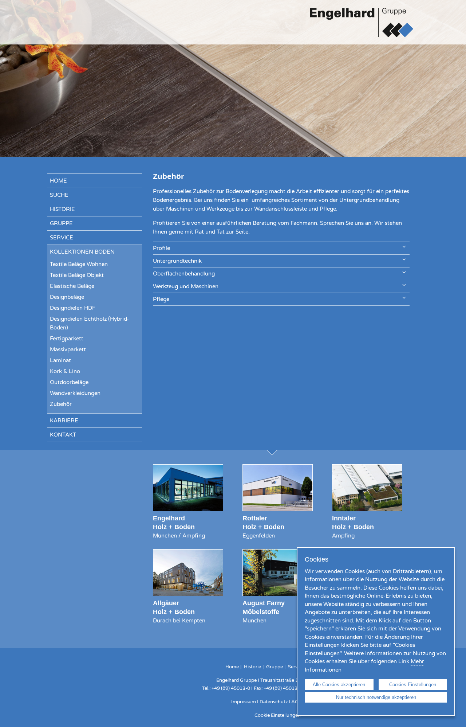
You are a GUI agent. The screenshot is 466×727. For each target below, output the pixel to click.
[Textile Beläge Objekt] (277, 594)
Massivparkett (68, 349)
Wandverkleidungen (75, 393)
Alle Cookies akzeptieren (339, 684)
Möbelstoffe (260, 611)
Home (58, 180)
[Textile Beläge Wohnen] (188, 509)
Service (61, 237)
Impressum (243, 702)
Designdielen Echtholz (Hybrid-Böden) (89, 323)
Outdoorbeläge (69, 382)
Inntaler (344, 518)
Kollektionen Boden (82, 252)
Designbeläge (67, 297)
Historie (62, 209)
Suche (59, 195)
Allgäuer (166, 603)
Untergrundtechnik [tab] (177, 261)
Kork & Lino (65, 371)
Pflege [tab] (161, 299)
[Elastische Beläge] (367, 509)
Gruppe (61, 223)
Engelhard (169, 518)
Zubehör (61, 404)
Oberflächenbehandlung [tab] (184, 273)
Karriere (64, 420)
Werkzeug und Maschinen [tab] (185, 286)
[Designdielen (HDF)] (277, 509)
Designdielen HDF (72, 308)
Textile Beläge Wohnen (79, 264)
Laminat (60, 360)
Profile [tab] (161, 248)
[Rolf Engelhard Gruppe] (361, 36)
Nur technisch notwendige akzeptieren (376, 697)
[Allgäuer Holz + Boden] (188, 594)
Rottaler (254, 518)
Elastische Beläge (72, 286)
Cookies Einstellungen (412, 684)
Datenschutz (274, 702)
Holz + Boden (174, 527)
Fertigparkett (66, 338)
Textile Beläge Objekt (77, 275)
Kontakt (63, 434)
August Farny (263, 603)
